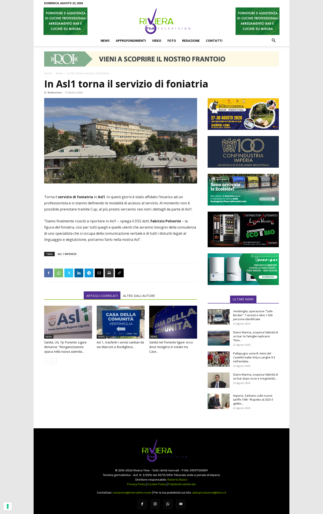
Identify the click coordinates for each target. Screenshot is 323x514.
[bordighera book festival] (243, 114)
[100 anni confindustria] (243, 152)
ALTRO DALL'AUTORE (139, 296)
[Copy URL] (119, 273)
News (105, 40)
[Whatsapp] (168, 504)
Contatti (214, 40)
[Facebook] (48, 273)
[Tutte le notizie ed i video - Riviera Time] (161, 450)
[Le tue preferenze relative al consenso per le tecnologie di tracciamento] (8, 506)
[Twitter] (68, 273)
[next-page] (54, 361)
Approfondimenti (131, 40)
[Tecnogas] (243, 269)
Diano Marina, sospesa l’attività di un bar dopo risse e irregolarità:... (255, 376)
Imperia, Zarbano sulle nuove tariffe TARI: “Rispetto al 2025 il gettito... (253, 399)
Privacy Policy (136, 484)
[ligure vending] (243, 229)
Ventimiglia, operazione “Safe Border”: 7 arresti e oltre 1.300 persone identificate (253, 315)
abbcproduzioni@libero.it (209, 492)
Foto (171, 40)
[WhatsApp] (58, 273)
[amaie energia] (243, 189)
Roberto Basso (177, 479)
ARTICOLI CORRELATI (102, 296)
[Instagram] (155, 504)
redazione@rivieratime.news (132, 492)
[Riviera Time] (161, 21)
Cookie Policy (157, 484)
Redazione (191, 40)
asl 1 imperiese (67, 254)
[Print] (109, 273)
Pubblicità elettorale (182, 484)
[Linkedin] (78, 273)
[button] (273, 40)
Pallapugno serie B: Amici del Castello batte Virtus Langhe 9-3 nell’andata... (254, 357)
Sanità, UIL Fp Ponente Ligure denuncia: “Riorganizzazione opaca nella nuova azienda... (65, 347)
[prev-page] (47, 361)
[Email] (99, 273)
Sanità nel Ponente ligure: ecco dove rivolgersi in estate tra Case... (171, 347)
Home (48, 73)
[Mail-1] (181, 504)
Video (156, 40)
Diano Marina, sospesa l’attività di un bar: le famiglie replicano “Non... (255, 336)
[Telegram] (89, 273)
